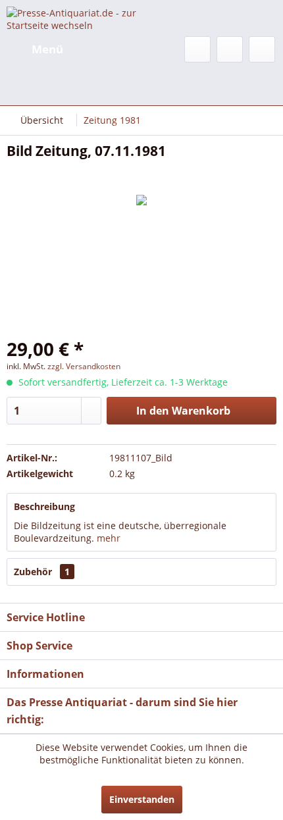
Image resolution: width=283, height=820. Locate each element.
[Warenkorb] (262, 49)
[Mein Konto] (230, 49)
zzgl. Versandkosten (83, 366)
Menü (47, 49)
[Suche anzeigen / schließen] (197, 49)
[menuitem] (35, 49)
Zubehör (42, 571)
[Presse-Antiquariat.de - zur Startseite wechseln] (74, 18)
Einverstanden (141, 799)
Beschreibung (44, 506)
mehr (107, 538)
